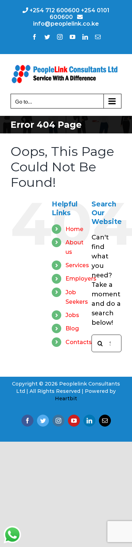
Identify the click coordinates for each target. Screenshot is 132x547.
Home (74, 229)
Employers (80, 278)
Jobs (72, 315)
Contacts (78, 342)
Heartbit (66, 398)
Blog (72, 328)
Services (77, 265)
